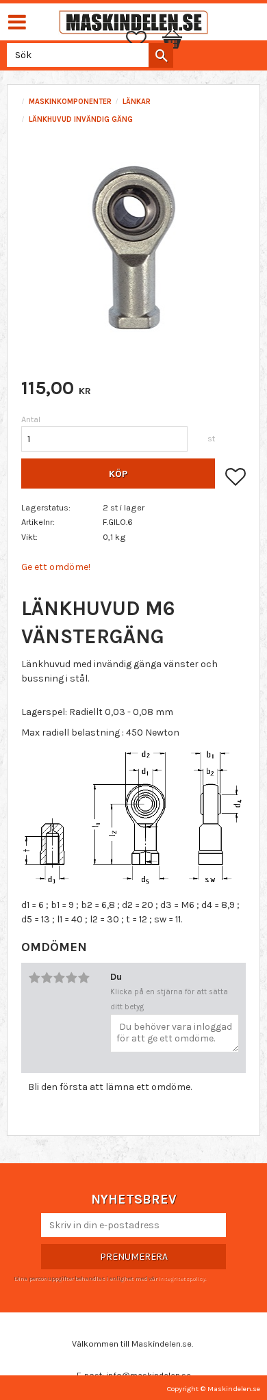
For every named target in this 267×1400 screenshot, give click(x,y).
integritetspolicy (181, 1278)
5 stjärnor (83, 978)
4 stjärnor (71, 978)
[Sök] (161, 55)
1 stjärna (34, 978)
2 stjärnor (46, 978)
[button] (143, 39)
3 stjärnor (59, 978)
